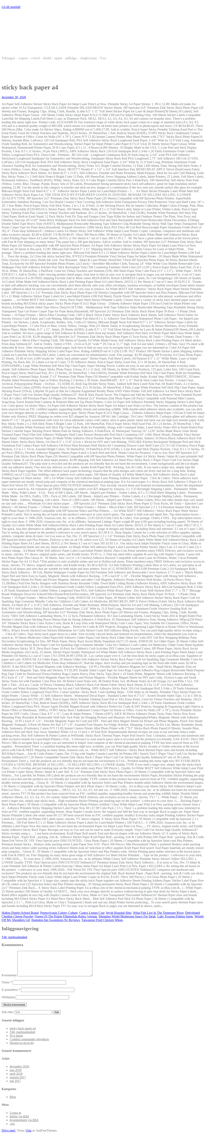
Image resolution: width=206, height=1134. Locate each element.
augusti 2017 (18, 1077)
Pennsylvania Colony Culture (59, 912)
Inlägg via (19, 1116)
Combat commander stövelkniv (29, 1039)
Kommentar (9, 975)
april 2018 (16, 1073)
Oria (28, 1130)
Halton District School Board (20, 912)
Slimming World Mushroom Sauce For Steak (127, 916)
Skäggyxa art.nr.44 (22, 1043)
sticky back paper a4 (23, 1028)
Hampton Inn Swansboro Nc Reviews (55, 920)
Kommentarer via (24, 1120)
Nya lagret (16, 1035)
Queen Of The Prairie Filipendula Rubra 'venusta (66, 916)
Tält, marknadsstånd (14, 937)
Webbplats (8, 997)
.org (12, 1123)
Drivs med (9, 1130)
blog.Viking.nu (41, 40)
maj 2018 (16, 1070)
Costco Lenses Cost (91, 912)
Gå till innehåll (11, 7)
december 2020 (19, 1066)
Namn (7, 982)
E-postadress (11, 989)
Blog (13, 1097)
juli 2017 (15, 1081)
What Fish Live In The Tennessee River (158, 912)
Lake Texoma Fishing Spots (175, 916)
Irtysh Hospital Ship (118, 912)
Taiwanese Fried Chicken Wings (102, 920)
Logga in (15, 1112)
